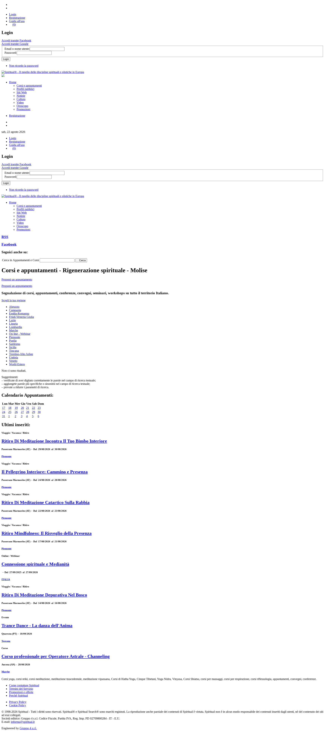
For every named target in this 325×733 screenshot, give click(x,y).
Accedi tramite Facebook (16, 40)
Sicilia (12, 347)
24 (3, 412)
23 (39, 407)
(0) (14, 24)
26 (16, 412)
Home (12, 82)
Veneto (13, 360)
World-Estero (17, 364)
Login (12, 14)
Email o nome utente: (17, 48)
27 (22, 412)
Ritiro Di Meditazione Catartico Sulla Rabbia (46, 502)
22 (33, 407)
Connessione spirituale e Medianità (35, 564)
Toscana (14, 350)
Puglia (13, 340)
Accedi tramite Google (15, 43)
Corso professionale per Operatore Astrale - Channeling (56, 656)
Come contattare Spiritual (24, 685)
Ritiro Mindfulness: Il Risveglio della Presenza (47, 533)
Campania (15, 310)
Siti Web (22, 92)
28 (27, 412)
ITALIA (6, 579)
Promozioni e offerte (21, 692)
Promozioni (23, 109)
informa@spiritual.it (23, 721)
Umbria (13, 357)
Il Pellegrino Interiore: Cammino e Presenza (45, 471)
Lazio (12, 320)
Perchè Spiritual (18, 695)
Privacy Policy (17, 701)
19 (16, 407)
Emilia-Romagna (19, 313)
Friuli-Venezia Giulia (21, 316)
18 (9, 407)
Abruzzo (14, 306)
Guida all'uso (17, 21)
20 (22, 407)
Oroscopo (22, 105)
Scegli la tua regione (14, 300)
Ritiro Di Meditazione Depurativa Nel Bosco (44, 594)
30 (39, 412)
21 (27, 407)
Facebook (9, 244)
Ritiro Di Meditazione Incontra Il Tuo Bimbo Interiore (54, 441)
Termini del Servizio (21, 688)
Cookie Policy (17, 705)
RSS (5, 237)
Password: (11, 52)
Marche (13, 330)
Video (20, 102)
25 (9, 412)
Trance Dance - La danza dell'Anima (37, 625)
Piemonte (14, 337)
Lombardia (15, 327)
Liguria (13, 323)
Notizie (21, 95)
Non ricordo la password (23, 65)
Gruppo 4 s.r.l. (28, 728)
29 (33, 412)
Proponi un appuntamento (17, 279)
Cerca (82, 260)
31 (3, 416)
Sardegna (14, 344)
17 (3, 407)
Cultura (21, 99)
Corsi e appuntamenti (29, 85)
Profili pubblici (25, 89)
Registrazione (17, 17)
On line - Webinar (19, 333)
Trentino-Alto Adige (21, 354)
